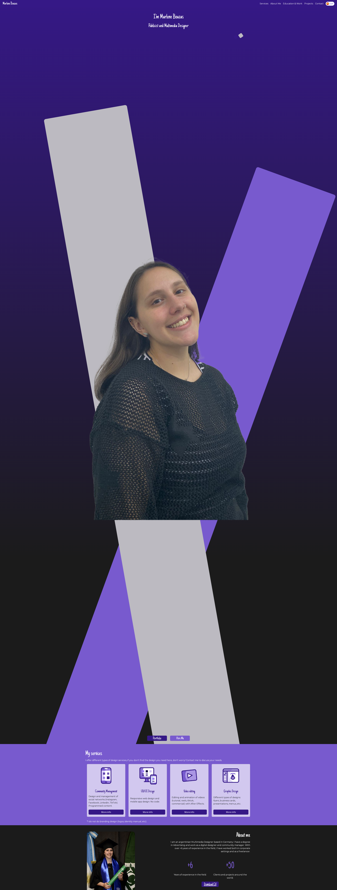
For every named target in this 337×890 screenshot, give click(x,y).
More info (106, 812)
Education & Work (292, 3)
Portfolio (157, 738)
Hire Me (180, 738)
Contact (319, 3)
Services (264, 3)
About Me (275, 3)
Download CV (210, 884)
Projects (308, 3)
